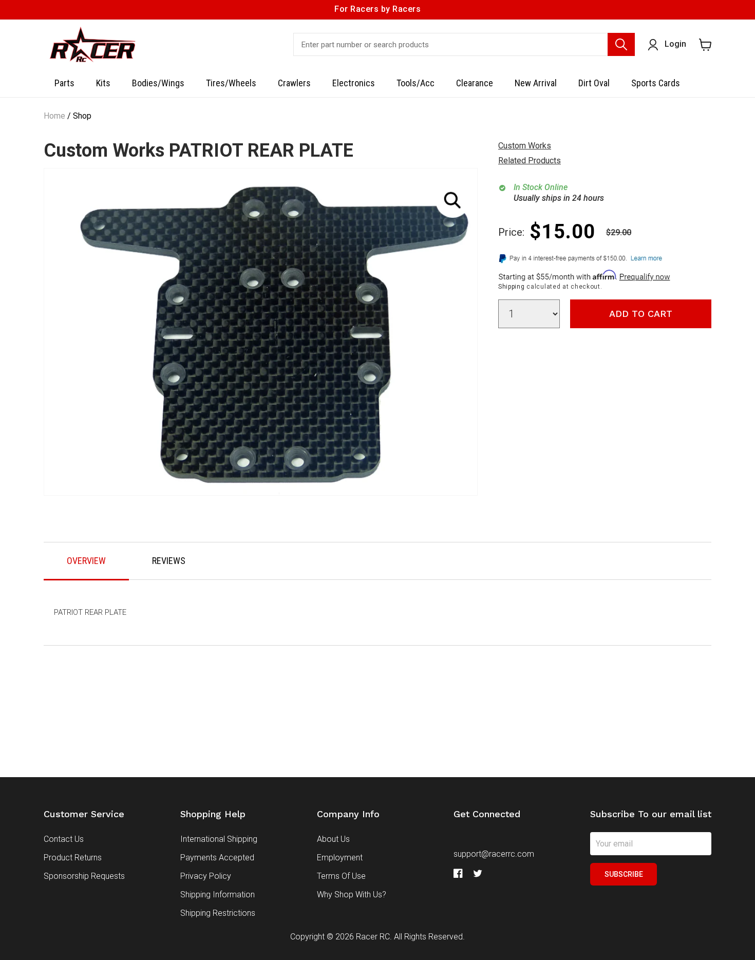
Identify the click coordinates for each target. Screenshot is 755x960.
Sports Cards (655, 83)
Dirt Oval (594, 83)
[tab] (86, 561)
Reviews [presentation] (168, 560)
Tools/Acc (416, 83)
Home (54, 116)
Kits (103, 83)
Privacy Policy (205, 876)
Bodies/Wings (158, 83)
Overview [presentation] (86, 560)
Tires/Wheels (231, 83)
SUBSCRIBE (624, 874)
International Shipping (218, 839)
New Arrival (536, 83)
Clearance (474, 83)
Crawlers (294, 83)
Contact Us (64, 839)
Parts (64, 83)
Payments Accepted (217, 857)
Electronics (353, 83)
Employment (340, 857)
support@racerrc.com (494, 854)
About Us (333, 839)
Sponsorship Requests (84, 876)
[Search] (621, 44)
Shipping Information (217, 894)
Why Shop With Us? (351, 894)
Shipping (511, 286)
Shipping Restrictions (217, 913)
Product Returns (73, 857)
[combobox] (464, 44)
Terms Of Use (341, 876)
